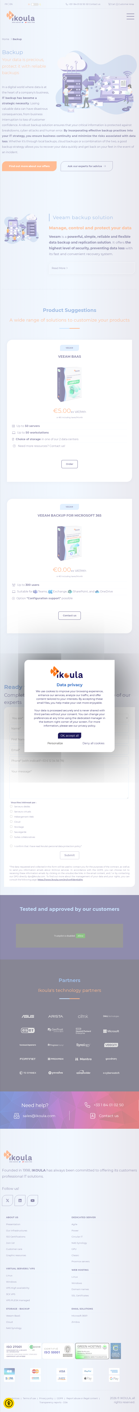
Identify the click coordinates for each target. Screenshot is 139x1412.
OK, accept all (70, 735)
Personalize (55, 743)
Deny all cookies (93, 743)
